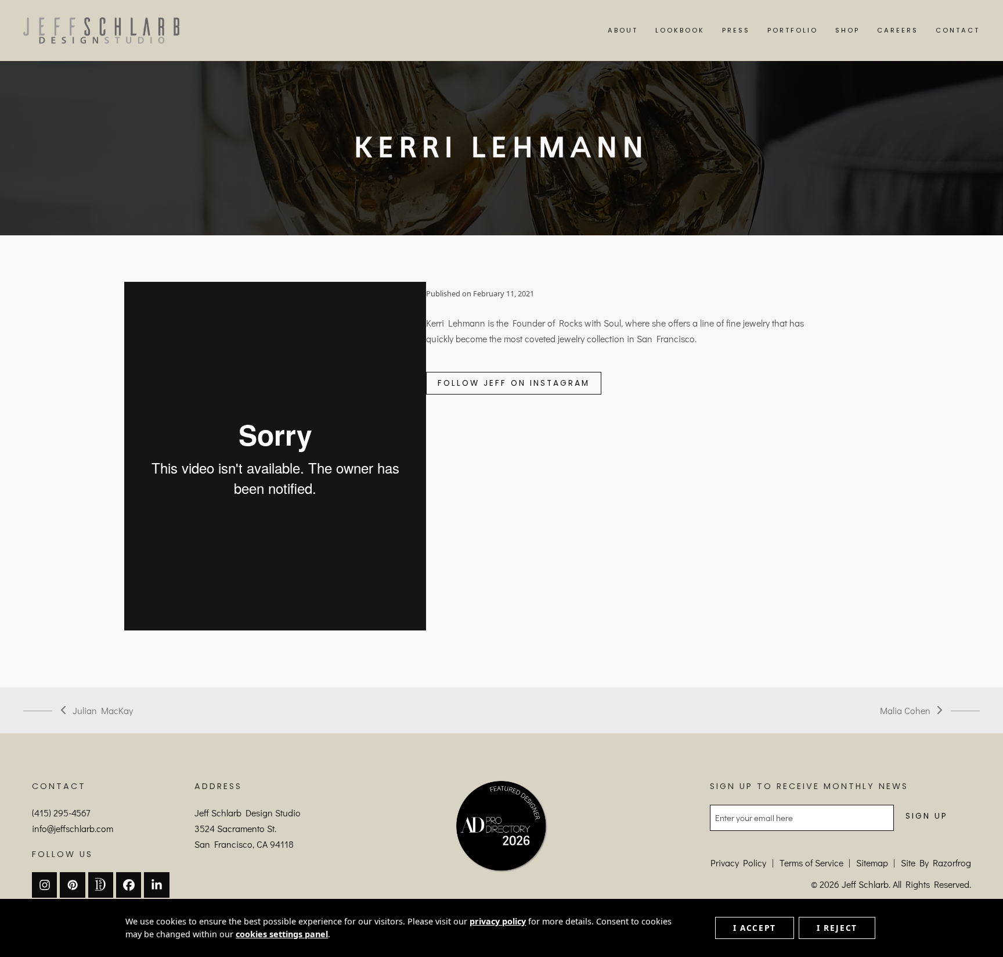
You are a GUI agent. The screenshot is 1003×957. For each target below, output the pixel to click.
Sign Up (926, 816)
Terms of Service (811, 862)
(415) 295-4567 (61, 813)
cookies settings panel (282, 934)
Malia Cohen (905, 711)
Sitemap (872, 862)
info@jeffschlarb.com (72, 828)
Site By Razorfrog (936, 862)
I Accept (754, 927)
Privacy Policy (738, 862)
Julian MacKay (97, 711)
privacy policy (498, 921)
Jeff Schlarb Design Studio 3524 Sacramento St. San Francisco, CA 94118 (247, 828)
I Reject (837, 927)
